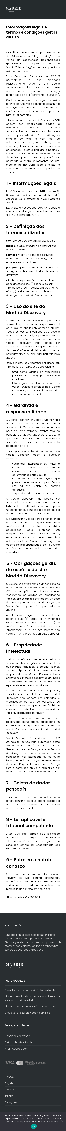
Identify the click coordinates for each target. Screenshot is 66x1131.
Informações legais (16, 1048)
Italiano (9, 1096)
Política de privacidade (18, 1042)
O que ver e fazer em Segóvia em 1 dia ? (28, 1013)
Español (9, 1089)
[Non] (62, 1121)
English (9, 1083)
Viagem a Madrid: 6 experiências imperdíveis (31, 1006)
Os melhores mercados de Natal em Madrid (31, 990)
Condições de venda (17, 1036)
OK (33, 1126)
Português (11, 1102)
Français (10, 1077)
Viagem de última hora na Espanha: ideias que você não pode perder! (33, 998)
